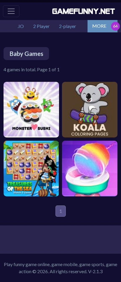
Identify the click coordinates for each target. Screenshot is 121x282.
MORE (99, 26)
